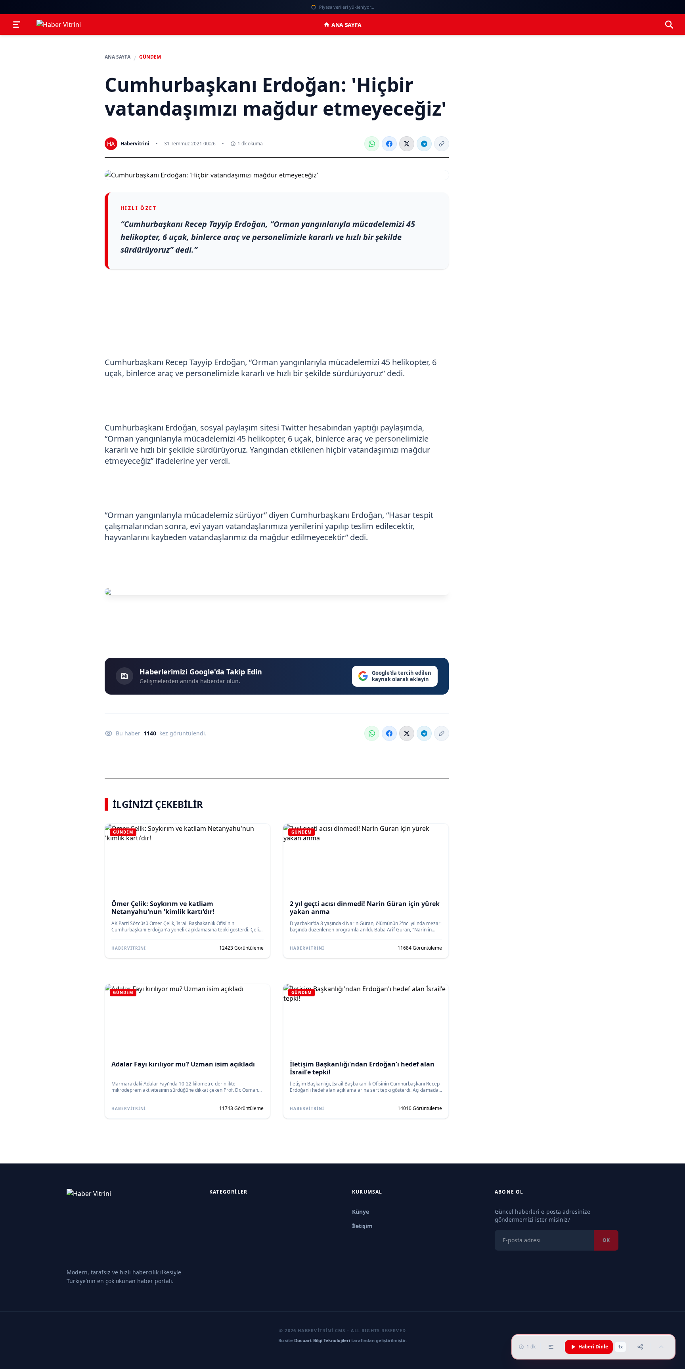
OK (606, 1240)
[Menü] (17, 24)
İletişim (362, 1226)
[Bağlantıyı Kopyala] (441, 144)
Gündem (150, 57)
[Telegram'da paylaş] (424, 144)
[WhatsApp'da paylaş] (372, 144)
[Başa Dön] (661, 1347)
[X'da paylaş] (407, 144)
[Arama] (669, 24)
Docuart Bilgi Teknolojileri (322, 1340)
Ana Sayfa (346, 25)
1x (620, 1347)
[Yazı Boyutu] (551, 1347)
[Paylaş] (640, 1347)
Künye (360, 1211)
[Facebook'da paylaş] (389, 144)
